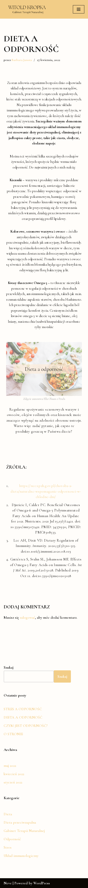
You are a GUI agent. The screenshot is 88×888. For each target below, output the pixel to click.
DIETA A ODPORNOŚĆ (23, 717)
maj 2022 (10, 765)
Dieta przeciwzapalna (20, 822)
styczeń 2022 (13, 782)
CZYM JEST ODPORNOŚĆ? (26, 725)
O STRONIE (13, 734)
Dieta (8, 814)
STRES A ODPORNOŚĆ (23, 709)
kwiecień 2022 (14, 774)
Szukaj (62, 676)
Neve (8, 883)
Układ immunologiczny (21, 855)
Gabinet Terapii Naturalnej (24, 831)
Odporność (12, 839)
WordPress (41, 883)
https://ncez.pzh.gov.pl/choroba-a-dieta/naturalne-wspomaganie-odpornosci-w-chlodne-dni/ (46, 491)
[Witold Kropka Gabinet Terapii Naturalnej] (27, 9)
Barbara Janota (21, 60)
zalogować (27, 617)
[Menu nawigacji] (78, 9)
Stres (7, 847)
